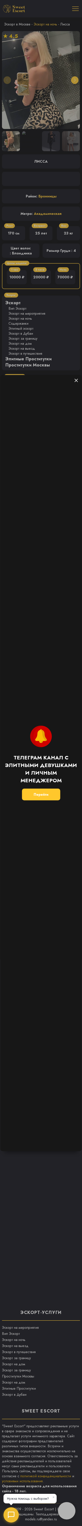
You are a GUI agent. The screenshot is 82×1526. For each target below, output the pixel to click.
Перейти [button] (41, 794)
